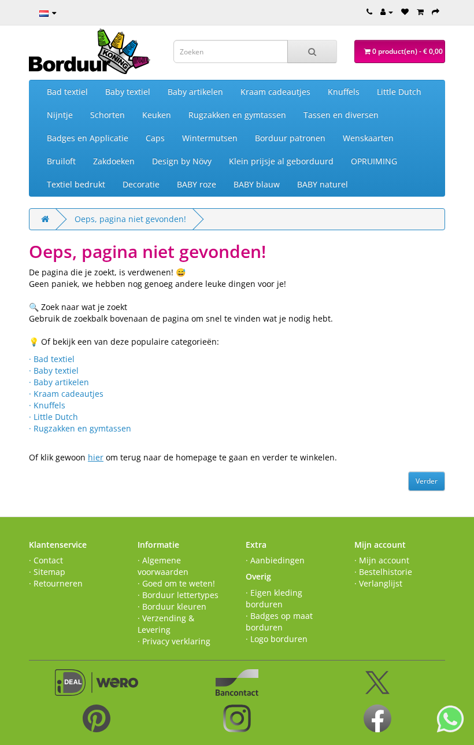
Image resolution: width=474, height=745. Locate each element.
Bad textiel (67, 91)
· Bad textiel (52, 358)
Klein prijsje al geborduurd (281, 161)
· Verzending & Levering (166, 624)
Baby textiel (127, 91)
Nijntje (60, 114)
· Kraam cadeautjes (66, 393)
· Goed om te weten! (176, 583)
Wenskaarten (368, 137)
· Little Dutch (53, 416)
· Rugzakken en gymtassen (80, 428)
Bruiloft (61, 161)
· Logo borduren (277, 638)
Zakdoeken (114, 161)
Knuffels (344, 91)
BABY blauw (257, 184)
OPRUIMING (374, 161)
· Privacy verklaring (174, 641)
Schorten (107, 114)
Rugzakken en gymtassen (237, 114)
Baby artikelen (195, 91)
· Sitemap (47, 571)
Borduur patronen (290, 137)
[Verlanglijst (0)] (405, 11)
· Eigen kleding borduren (274, 598)
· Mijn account (381, 560)
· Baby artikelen (59, 382)
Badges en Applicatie (87, 137)
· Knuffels (47, 405)
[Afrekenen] (435, 11)
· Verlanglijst (378, 583)
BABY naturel (322, 184)
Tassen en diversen (341, 114)
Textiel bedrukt (76, 184)
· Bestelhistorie (383, 571)
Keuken (156, 114)
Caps (155, 137)
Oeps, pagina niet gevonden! (130, 218)
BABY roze (196, 184)
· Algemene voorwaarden (163, 566)
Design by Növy (182, 161)
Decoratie (141, 184)
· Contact (46, 560)
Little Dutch (399, 91)
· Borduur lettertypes (178, 594)
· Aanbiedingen (275, 560)
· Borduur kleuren (172, 606)
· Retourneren (56, 583)
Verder (427, 481)
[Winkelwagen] (420, 11)
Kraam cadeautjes (275, 91)
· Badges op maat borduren (279, 621)
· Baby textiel (54, 370)
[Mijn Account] (386, 11)
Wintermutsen (210, 137)
